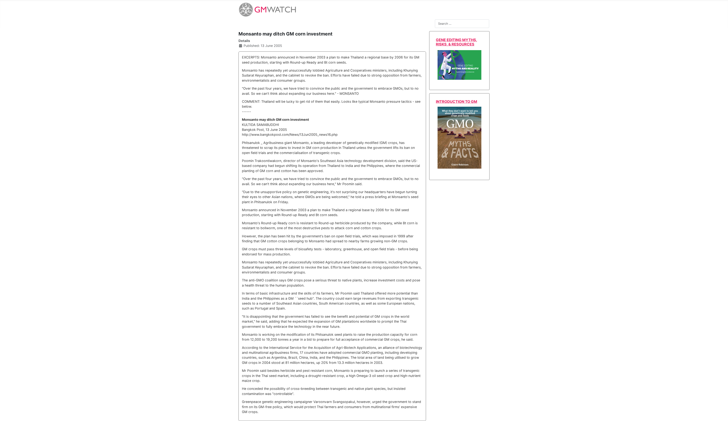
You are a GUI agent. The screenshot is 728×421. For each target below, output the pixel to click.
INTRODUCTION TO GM (456, 101)
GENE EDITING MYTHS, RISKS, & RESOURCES (456, 42)
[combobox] (462, 23)
